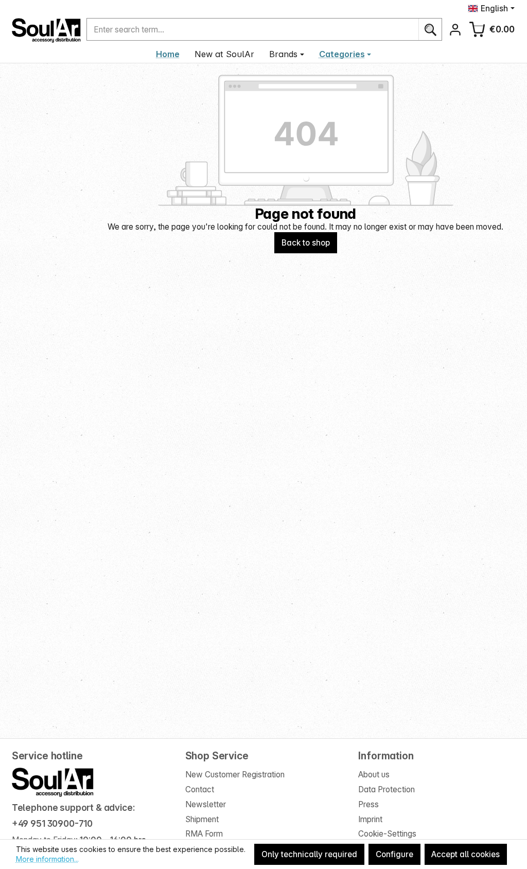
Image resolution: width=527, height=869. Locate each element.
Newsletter (205, 804)
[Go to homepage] (46, 30)
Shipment (202, 819)
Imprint (370, 819)
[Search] (430, 30)
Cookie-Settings (387, 834)
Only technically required (309, 854)
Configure (394, 854)
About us (374, 774)
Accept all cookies (465, 854)
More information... (47, 859)
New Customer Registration (235, 774)
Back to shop (306, 243)
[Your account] (455, 29)
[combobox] (252, 30)
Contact (199, 789)
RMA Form (204, 834)
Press (368, 804)
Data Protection (386, 789)
